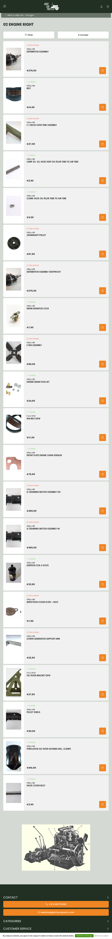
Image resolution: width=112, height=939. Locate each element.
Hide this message (84, 936)
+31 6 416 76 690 (57, 904)
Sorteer (84, 35)
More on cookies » (102, 936)
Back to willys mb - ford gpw (21, 15)
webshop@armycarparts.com (57, 912)
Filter (30, 35)
